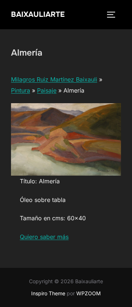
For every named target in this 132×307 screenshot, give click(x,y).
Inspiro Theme (48, 293)
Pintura (20, 90)
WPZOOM (88, 293)
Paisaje (46, 90)
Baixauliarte (38, 14)
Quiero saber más (44, 236)
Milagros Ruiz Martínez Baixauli (54, 79)
